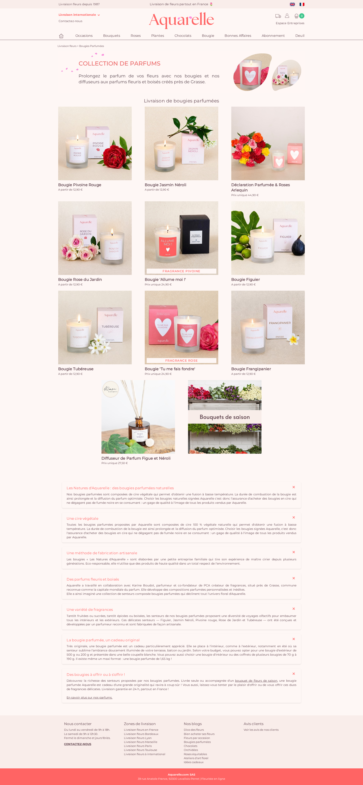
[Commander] (95, 143)
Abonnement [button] (273, 36)
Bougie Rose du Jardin (80, 279)
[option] (181, 72)
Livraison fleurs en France (141, 729)
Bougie (208, 36)
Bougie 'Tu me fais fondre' (170, 369)
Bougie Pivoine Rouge (79, 185)
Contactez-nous (70, 21)
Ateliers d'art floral (196, 758)
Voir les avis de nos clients (261, 729)
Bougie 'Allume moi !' (165, 279)
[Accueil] (62, 36)
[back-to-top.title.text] (357, 744)
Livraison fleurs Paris (138, 746)
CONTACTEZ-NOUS (77, 744)
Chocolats (190, 746)
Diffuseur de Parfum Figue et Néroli (136, 458)
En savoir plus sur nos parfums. (89, 697)
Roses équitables (195, 754)
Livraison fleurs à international (144, 754)
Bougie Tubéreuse (75, 369)
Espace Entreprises (290, 23)
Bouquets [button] (111, 36)
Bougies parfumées (197, 742)
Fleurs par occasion (197, 738)
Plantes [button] (157, 36)
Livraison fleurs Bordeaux (141, 734)
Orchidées (191, 750)
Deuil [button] (299, 36)
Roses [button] (136, 36)
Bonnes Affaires (238, 36)
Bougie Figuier (245, 279)
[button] (286, 16)
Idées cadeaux (194, 762)
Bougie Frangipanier (251, 369)
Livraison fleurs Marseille (140, 742)
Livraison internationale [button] (78, 15)
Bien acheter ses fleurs (199, 734)
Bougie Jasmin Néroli (165, 185)
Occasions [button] (84, 36)
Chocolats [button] (183, 36)
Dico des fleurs (194, 729)
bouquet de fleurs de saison (256, 681)
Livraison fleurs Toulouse (140, 750)
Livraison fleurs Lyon (138, 738)
